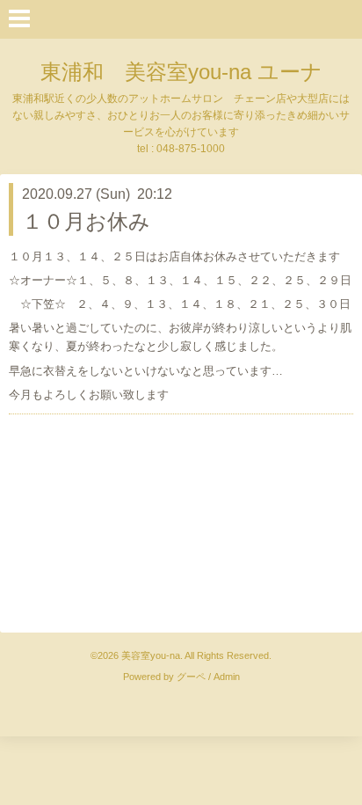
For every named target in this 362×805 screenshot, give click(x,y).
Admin (227, 676)
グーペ (191, 676)
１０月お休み (86, 221)
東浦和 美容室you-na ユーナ (181, 72)
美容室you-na (150, 655)
